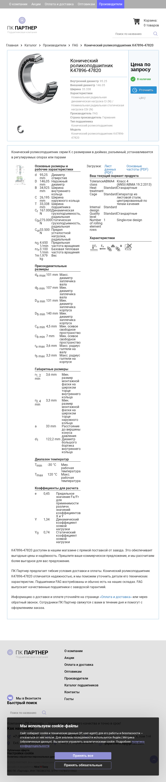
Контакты (54, 13)
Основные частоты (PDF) (137, 167)
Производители (110, 4)
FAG (75, 45)
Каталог (30, 45)
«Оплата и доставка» (116, 597)
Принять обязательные (83, 765)
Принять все (83, 755)
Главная (12, 45)
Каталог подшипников (26, 13)
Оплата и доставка (59, 4)
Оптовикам (86, 4)
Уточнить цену (146, 91)
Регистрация (147, 13)
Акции (36, 4)
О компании (18, 4)
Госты (70, 13)
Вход (125, 13)
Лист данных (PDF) (110, 169)
